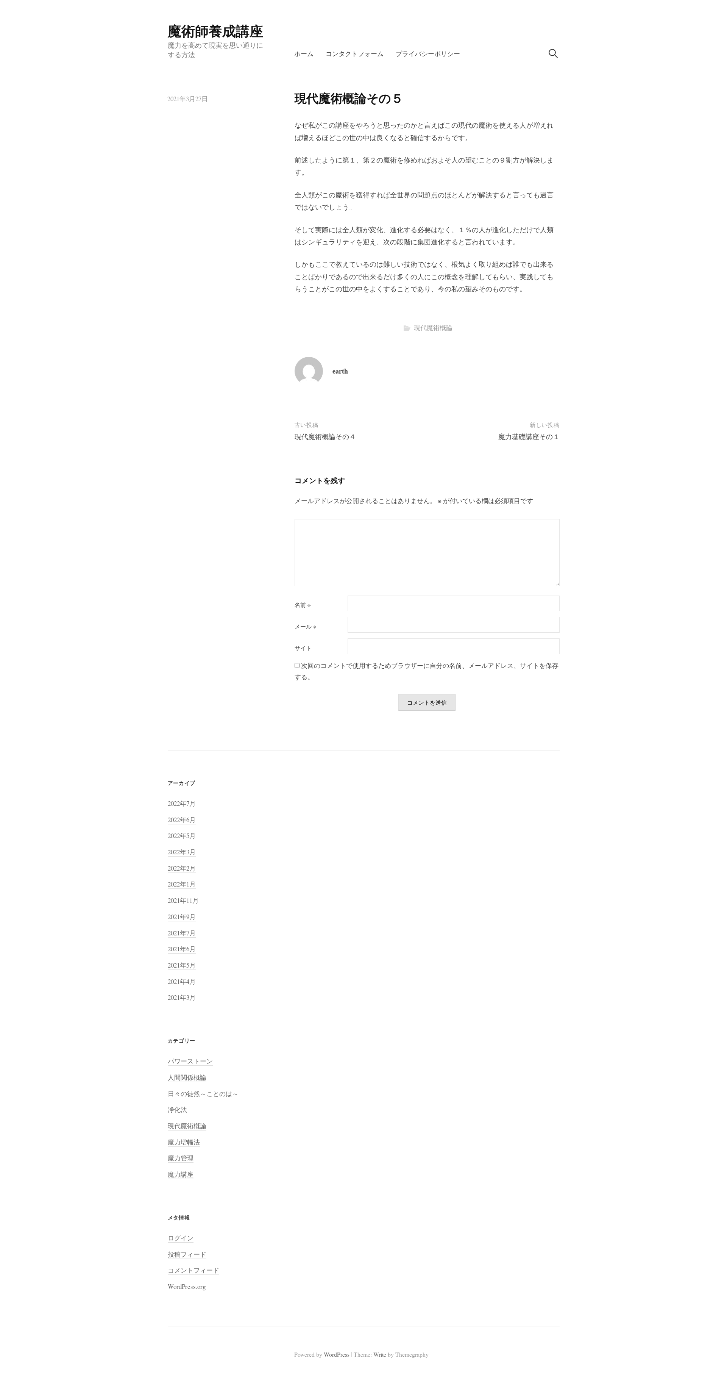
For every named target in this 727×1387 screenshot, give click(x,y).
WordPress (336, 1354)
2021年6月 (182, 948)
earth (340, 371)
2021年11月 (183, 900)
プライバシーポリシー (428, 53)
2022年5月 (182, 835)
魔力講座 (180, 1174)
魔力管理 (180, 1158)
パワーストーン (190, 1061)
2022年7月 (182, 803)
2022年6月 (182, 819)
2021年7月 (182, 933)
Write (379, 1354)
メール (305, 626)
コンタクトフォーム (355, 53)
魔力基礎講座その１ (529, 436)
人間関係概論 (187, 1077)
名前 (302, 605)
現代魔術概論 (433, 327)
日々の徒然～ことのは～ (203, 1093)
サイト (303, 648)
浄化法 (177, 1109)
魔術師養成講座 (215, 31)
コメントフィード (193, 1270)
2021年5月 (182, 965)
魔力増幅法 (184, 1142)
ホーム (304, 53)
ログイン (180, 1238)
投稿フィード (187, 1254)
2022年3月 (182, 852)
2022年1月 (182, 884)
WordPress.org (187, 1286)
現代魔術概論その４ (325, 436)
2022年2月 (182, 868)
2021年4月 (182, 981)
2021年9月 (182, 916)
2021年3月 (182, 997)
